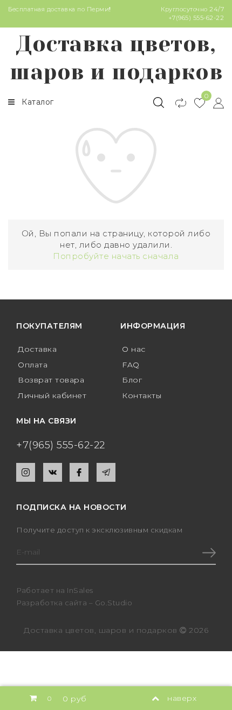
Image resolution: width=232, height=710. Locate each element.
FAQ (131, 365)
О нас (134, 349)
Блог (132, 380)
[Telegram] (106, 472)
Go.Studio (114, 602)
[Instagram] (25, 472)
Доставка (37, 349)
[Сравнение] (176, 102)
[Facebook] (79, 472)
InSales (80, 590)
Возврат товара (51, 380)
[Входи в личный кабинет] (214, 102)
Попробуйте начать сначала (116, 256)
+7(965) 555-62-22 (196, 18)
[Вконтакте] (52, 472)
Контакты (141, 395)
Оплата (32, 365)
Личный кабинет (52, 395)
